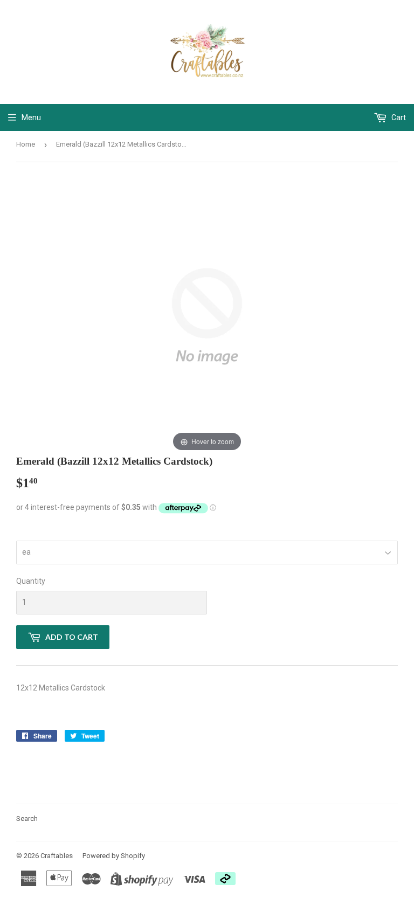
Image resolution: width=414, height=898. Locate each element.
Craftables (56, 856)
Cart (398, 117)
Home (25, 144)
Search (27, 818)
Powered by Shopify (113, 856)
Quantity (30, 581)
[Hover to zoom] (207, 316)
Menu (31, 117)
